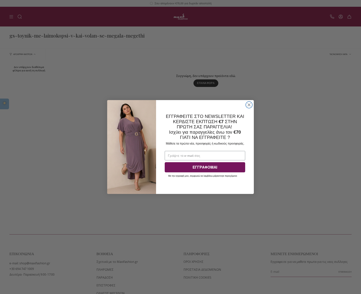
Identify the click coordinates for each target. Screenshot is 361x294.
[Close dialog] (249, 105)
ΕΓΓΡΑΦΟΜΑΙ (205, 167)
